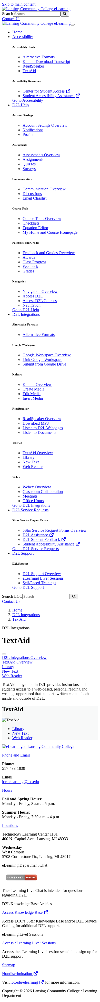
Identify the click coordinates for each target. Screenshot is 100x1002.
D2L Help (20, 105)
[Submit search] (65, 14)
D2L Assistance (36, 535)
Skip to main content (18, 4)
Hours (7, 790)
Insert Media (33, 398)
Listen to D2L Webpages (43, 428)
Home (17, 32)
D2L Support (23, 553)
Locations (10, 825)
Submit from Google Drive (44, 364)
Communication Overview (44, 189)
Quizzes (29, 164)
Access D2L (33, 296)
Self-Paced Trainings (39, 583)
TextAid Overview (38, 453)
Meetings (30, 496)
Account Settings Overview (45, 125)
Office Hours (33, 501)
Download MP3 (36, 423)
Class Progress (34, 262)
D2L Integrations (26, 314)
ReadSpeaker (33, 66)
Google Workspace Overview (47, 355)
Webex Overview (37, 487)
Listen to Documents (39, 432)
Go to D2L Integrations (31, 505)
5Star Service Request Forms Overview (55, 530)
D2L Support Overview (42, 573)
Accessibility (22, 36)
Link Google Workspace (42, 359)
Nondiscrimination (17, 973)
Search (7, 13)
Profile (28, 134)
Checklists (31, 223)
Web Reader (33, 466)
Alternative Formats (39, 57)
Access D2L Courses (40, 300)
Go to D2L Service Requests (35, 548)
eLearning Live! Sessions (43, 578)
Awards (29, 257)
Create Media (33, 389)
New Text (31, 462)
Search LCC (12, 596)
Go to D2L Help (25, 310)
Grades (28, 271)
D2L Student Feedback (42, 539)
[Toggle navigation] (73, 24)
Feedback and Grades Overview (49, 253)
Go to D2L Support (28, 587)
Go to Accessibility (27, 100)
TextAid (29, 71)
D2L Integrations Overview (24, 657)
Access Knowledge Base (23, 912)
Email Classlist (34, 198)
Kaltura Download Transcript (46, 61)
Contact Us (11, 19)
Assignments (33, 159)
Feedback (30, 266)
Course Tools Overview (42, 218)
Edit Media (32, 394)
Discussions (32, 193)
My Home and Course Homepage (50, 232)
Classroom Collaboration (43, 491)
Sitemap (8, 965)
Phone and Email (16, 755)
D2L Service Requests (30, 510)
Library (29, 457)
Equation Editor (35, 228)
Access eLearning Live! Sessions (29, 943)
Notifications (33, 130)
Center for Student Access (44, 91)
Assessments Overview (41, 155)
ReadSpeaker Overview (42, 419)
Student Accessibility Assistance (49, 96)
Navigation (32, 305)
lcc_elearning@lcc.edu (20, 781)
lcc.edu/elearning (25, 982)
